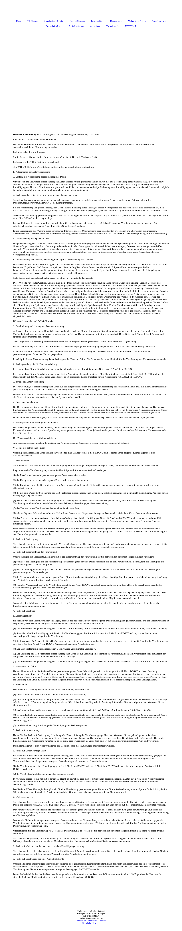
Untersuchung (116, 21)
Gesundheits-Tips (53, 26)
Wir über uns (32, 21)
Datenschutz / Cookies (96, 921)
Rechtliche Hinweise (91, 923)
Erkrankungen (158, 21)
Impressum (81, 921)
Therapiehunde (112, 26)
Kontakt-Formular (77, 21)
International (95, 26)
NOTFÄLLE (130, 26)
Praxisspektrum (97, 21)
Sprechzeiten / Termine (54, 21)
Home (18, 21)
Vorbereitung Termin (137, 21)
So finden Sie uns (76, 26)
